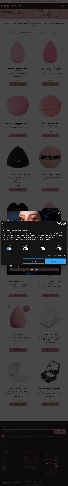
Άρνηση (33, 261)
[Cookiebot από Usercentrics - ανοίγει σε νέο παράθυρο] (58, 223)
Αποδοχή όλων (55, 261)
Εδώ (11, 239)
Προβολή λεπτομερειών (55, 255)
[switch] (25, 248)
